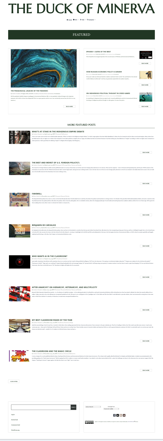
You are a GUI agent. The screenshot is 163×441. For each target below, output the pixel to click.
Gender (106, 74)
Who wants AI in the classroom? (49, 256)
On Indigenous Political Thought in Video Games (108, 93)
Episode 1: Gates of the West (98, 52)
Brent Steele (36, 196)
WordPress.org (15, 430)
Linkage (71, 323)
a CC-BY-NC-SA (131, 421)
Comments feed (15, 425)
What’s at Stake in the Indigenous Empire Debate (58, 131)
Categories (111, 406)
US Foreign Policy (66, 165)
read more (69, 106)
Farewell (37, 193)
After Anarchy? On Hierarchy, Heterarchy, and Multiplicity (64, 287)
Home (70, 20)
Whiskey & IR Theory (111, 54)
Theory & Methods (66, 290)
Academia (36, 93)
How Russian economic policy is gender (104, 72)
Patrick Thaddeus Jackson (91, 54)
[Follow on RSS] (121, 415)
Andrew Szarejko (16, 93)
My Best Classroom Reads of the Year (52, 320)
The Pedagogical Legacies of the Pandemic (29, 91)
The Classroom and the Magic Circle (51, 351)
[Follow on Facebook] (114, 415)
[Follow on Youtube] (124, 415)
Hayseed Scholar (65, 196)
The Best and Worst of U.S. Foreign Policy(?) (55, 162)
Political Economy (110, 74)
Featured (41, 93)
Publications (64, 134)
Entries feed (14, 419)
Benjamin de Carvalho (44, 225)
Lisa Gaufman (89, 74)
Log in (13, 414)
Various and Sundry (48, 93)
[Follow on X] (117, 415)
